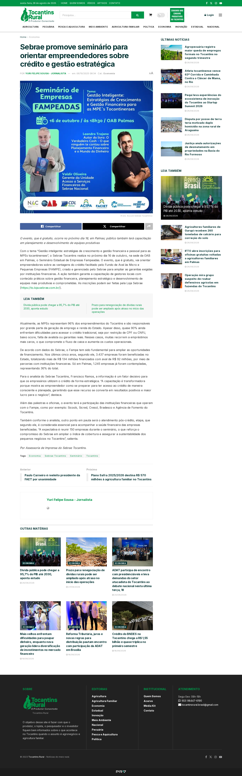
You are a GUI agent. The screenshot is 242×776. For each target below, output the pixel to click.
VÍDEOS (91, 3)
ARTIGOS (102, 3)
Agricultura (30, 26)
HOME (64, 3)
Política (148, 26)
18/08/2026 (74, 654)
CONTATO (114, 3)
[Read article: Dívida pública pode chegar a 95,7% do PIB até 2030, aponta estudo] (40, 551)
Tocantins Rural (36, 756)
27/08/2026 (74, 587)
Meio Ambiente (98, 26)
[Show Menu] (220, 15)
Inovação (181, 26)
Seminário (76, 456)
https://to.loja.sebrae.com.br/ (40, 287)
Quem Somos (152, 696)
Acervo (148, 700)
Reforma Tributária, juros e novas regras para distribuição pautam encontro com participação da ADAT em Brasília (86, 642)
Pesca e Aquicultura (71, 26)
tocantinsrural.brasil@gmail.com (200, 704)
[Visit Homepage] (37, 15)
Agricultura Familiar (125, 26)
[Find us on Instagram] (216, 3)
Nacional (213, 26)
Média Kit (150, 705)
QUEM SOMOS (77, 3)
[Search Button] (137, 15)
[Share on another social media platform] (149, 226)
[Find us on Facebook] (206, 3)
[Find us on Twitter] (211, 3)
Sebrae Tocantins (55, 456)
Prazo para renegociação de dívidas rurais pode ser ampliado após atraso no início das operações (118, 308)
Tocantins (92, 456)
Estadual (197, 26)
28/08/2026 (28, 583)
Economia (164, 26)
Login (210, 14)
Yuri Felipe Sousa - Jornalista (45, 73)
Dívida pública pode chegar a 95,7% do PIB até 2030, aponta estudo (39, 574)
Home (23, 37)
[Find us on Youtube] (221, 3)
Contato (149, 710)
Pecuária (48, 26)
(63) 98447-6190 (191, 700)
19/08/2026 (28, 658)
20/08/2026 (120, 595)
